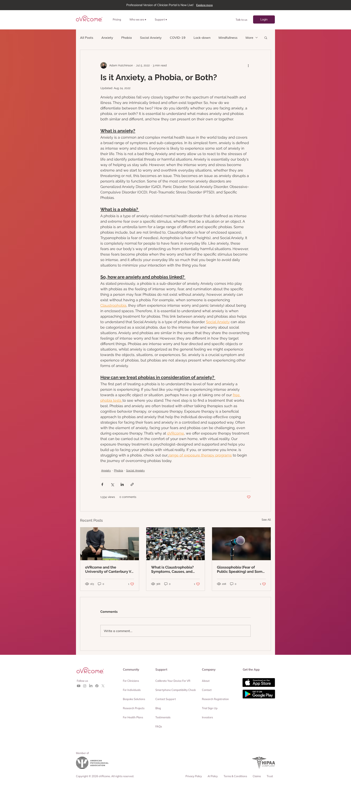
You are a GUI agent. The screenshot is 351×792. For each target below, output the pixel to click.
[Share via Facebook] (102, 484)
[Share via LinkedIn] (122, 484)
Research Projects (133, 708)
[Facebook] (97, 686)
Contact (207, 690)
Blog (158, 708)
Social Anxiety (151, 38)
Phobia (126, 38)
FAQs (158, 726)
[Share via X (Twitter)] (112, 484)
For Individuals (132, 690)
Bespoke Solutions (134, 699)
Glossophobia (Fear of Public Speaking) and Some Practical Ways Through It (241, 569)
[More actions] (248, 65)
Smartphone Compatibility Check (175, 690)
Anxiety (107, 38)
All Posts (86, 38)
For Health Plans (133, 717)
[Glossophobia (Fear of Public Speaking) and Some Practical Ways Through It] (241, 543)
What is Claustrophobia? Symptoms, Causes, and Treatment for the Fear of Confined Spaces (173, 569)
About (206, 680)
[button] (139, 19)
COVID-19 (177, 38)
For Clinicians (131, 680)
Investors (207, 717)
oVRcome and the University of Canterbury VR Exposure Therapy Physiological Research (109, 569)
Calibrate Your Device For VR (172, 680)
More (249, 38)
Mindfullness (228, 38)
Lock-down (202, 38)
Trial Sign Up (210, 708)
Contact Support (165, 699)
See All (266, 519)
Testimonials (162, 717)
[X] (103, 686)
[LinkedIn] (91, 686)
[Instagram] (85, 686)
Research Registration (215, 699)
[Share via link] (132, 484)
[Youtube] (79, 686)
